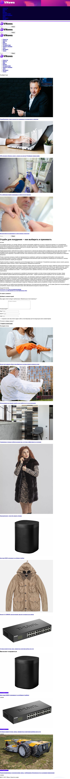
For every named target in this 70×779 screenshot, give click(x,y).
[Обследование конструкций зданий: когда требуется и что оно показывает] (26, 400)
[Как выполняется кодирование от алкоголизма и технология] (26, 231)
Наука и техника (4, 692)
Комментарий (4, 308)
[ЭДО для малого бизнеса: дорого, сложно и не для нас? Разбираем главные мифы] (26, 153)
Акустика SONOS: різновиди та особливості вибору (12, 558)
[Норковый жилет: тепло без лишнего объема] (26, 513)
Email (1, 313)
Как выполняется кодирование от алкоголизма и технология (14, 233)
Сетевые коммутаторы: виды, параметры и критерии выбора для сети (17, 648)
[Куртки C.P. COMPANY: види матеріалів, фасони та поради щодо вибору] (26, 612)
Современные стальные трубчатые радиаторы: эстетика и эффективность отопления (20, 442)
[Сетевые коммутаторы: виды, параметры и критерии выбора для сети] (26, 646)
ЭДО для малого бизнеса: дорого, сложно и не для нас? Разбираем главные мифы (20, 155)
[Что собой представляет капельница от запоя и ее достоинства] (26, 192)
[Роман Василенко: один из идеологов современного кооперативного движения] (26, 116)
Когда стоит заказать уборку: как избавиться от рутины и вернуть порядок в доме (19, 364)
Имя (1, 311)
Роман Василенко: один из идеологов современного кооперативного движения (19, 119)
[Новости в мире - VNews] (6, 37)
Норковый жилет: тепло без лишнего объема (11, 515)
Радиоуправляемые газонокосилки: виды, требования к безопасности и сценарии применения (27, 773)
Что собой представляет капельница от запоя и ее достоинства (15, 194)
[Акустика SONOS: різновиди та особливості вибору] (26, 555)
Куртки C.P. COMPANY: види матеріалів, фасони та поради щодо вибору (17, 614)
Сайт (1, 316)
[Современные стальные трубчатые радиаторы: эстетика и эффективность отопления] (26, 439)
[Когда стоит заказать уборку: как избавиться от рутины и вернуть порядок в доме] (26, 361)
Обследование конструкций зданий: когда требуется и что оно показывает (18, 403)
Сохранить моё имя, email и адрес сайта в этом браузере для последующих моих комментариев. (26, 318)
